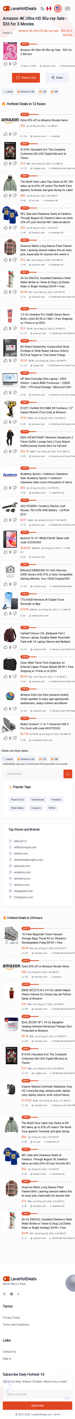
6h (24, 493)
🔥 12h (42, 91)
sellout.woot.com (39, 616)
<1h (25, 333)
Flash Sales (17, 808)
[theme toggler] (42, 8)
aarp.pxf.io (18, 841)
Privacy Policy (11, 1317)
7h (24, 525)
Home (6, 33)
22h (26, 953)
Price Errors (17, 799)
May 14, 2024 (29, 66)
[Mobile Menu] (67, 8)
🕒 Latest (7, 91)
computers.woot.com (40, 740)
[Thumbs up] (5, 63)
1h (24, 297)
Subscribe (37, 1405)
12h (26, 1105)
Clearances (38, 799)
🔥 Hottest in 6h (26, 91)
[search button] (67, 774)
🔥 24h (54, 91)
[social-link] (4, 1294)
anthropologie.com (23, 847)
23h (26, 1009)
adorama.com (20, 866)
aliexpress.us (20, 878)
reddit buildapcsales (62, 586)
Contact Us (9, 1351)
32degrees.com (21, 897)
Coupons (36, 808)
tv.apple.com (37, 168)
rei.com (34, 200)
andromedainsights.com (26, 859)
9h (24, 265)
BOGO (52, 808)
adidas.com (19, 853)
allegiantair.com (21, 891)
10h (25, 136)
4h (24, 200)
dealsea (56, 136)
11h (25, 168)
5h (24, 395)
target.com (37, 365)
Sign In (7, 1358)
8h (24, 456)
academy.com (37, 493)
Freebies (56, 799)
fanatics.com (37, 232)
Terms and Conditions (16, 1324)
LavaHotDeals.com (41, 1414)
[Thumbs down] (14, 63)
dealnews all (52, 200)
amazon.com (47, 66)
